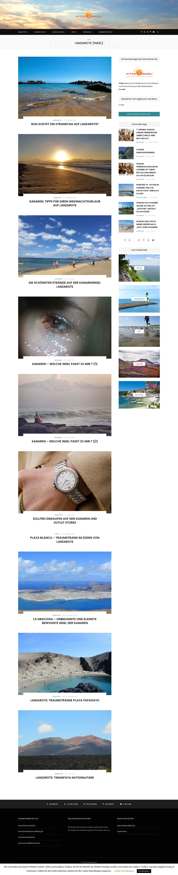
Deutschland (141, 197)
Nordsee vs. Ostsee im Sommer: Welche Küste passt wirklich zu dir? (147, 189)
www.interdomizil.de (26, 837)
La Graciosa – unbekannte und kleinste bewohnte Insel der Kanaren (65, 621)
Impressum (122, 831)
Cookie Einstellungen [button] (124, 871)
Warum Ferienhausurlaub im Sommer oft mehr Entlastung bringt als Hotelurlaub (147, 169)
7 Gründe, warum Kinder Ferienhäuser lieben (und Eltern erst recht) (146, 134)
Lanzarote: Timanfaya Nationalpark (65, 778)
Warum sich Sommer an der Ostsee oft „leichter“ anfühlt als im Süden (147, 207)
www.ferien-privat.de (26, 826)
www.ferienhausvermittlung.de (30, 831)
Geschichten (58, 32)
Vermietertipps (105, 32)
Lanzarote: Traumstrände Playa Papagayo (64, 700)
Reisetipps (22, 32)
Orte (73, 32)
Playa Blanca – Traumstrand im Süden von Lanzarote (64, 540)
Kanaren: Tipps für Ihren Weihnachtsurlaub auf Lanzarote (64, 203)
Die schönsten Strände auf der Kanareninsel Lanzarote (65, 285)
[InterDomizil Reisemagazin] (89, 14)
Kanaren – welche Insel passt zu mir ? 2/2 (65, 441)
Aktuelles (140, 142)
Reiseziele (87, 32)
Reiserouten (39, 32)
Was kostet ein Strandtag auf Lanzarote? (65, 124)
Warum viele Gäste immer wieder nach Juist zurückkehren (146, 224)
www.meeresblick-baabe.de (29, 843)
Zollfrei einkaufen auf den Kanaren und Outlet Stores (65, 521)
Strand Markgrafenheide (145, 151)
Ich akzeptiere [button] (144, 871)
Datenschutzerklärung (126, 826)
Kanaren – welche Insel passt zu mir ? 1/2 (64, 364)
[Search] (158, 32)
